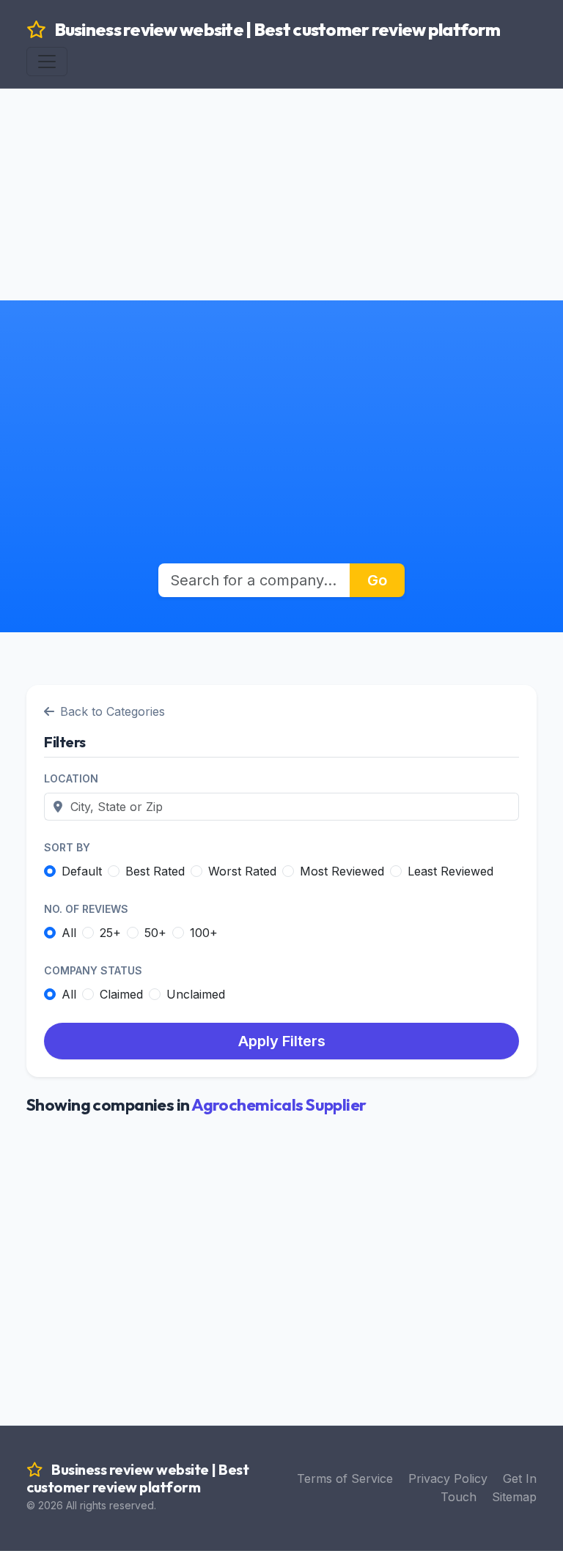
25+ (110, 932)
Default (82, 871)
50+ (155, 932)
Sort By (67, 847)
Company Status (93, 970)
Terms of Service (345, 1478)
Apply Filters (281, 1041)
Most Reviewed (342, 871)
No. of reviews (86, 909)
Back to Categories (112, 711)
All (69, 932)
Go (377, 580)
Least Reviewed (450, 871)
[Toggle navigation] (46, 61)
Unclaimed (195, 994)
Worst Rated (242, 871)
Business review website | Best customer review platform (275, 29)
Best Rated (155, 871)
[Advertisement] (281, 161)
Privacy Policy (447, 1478)
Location (71, 778)
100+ (204, 932)
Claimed (121, 994)
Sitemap (514, 1496)
